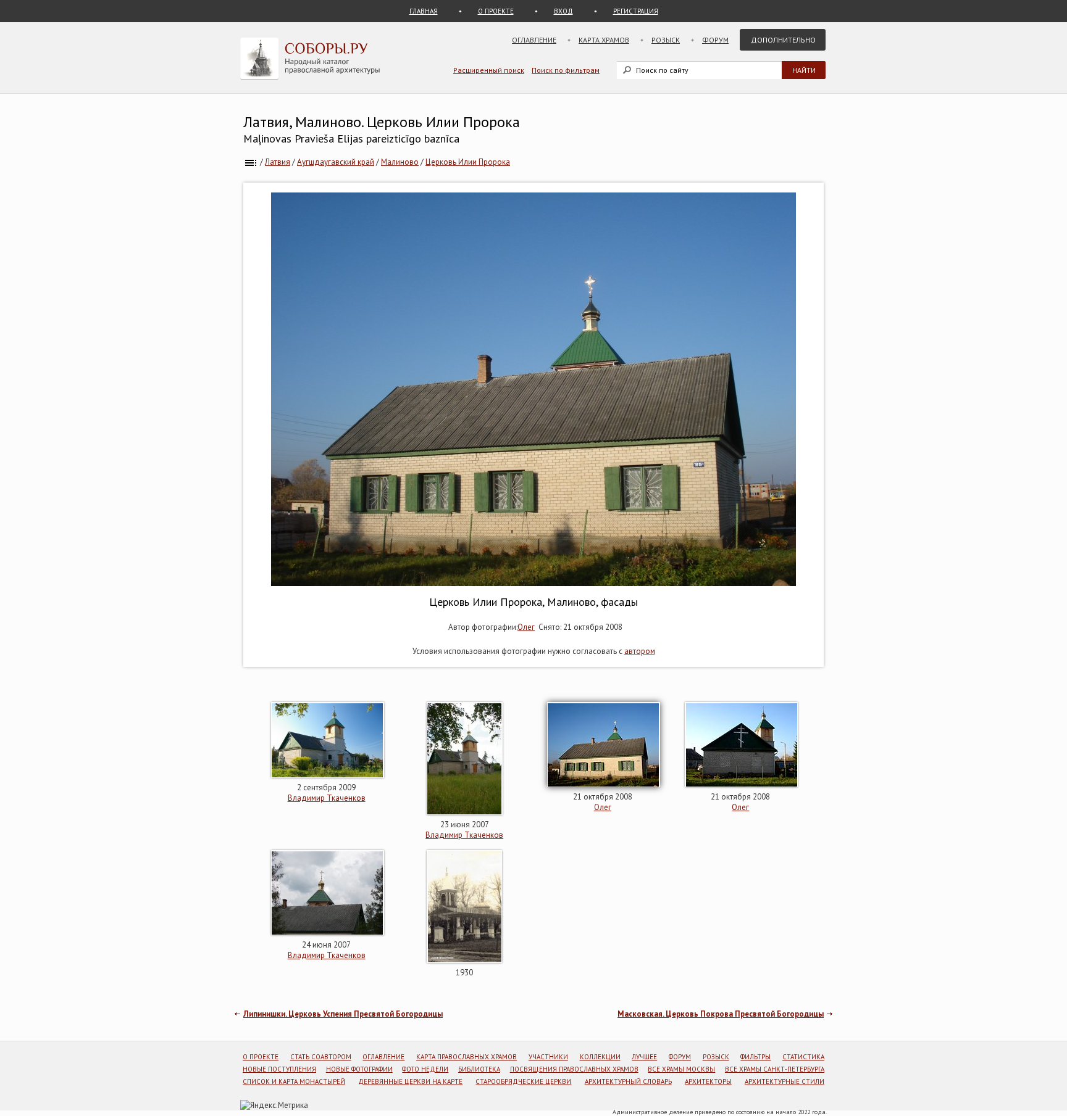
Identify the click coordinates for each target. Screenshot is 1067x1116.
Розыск (665, 39)
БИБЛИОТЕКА (479, 1069)
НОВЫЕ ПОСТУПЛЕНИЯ (279, 1069)
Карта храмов (604, 39)
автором (639, 651)
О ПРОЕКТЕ (496, 11)
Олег (526, 627)
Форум (715, 39)
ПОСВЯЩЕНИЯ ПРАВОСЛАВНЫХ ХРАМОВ (574, 1069)
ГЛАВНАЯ (423, 11)
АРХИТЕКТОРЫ (708, 1081)
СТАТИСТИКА (803, 1056)
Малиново (400, 162)
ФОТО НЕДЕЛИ (425, 1069)
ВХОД (563, 11)
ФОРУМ (680, 1056)
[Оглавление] (250, 162)
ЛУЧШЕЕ (644, 1056)
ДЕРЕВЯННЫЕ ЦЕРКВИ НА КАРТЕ (410, 1081)
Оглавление (534, 39)
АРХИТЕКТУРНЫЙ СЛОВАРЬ (628, 1081)
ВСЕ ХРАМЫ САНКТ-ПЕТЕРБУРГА (774, 1069)
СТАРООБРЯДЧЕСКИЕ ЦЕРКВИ (523, 1081)
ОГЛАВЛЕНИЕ (383, 1056)
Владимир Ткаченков (327, 798)
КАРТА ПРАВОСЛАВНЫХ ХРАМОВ (466, 1056)
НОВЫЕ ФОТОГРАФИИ (359, 1069)
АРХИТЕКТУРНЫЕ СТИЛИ (784, 1081)
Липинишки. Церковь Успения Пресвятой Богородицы (343, 1014)
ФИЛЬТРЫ (755, 1056)
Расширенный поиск (488, 70)
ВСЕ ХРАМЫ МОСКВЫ (681, 1069)
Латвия (277, 162)
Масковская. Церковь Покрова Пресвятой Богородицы (720, 1014)
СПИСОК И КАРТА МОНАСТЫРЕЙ (294, 1081)
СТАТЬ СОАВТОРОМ (320, 1056)
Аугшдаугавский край (335, 162)
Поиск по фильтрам (566, 70)
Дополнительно (783, 39)
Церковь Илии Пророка (467, 162)
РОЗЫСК (716, 1056)
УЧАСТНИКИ (548, 1056)
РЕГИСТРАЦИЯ (635, 11)
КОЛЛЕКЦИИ (600, 1056)
